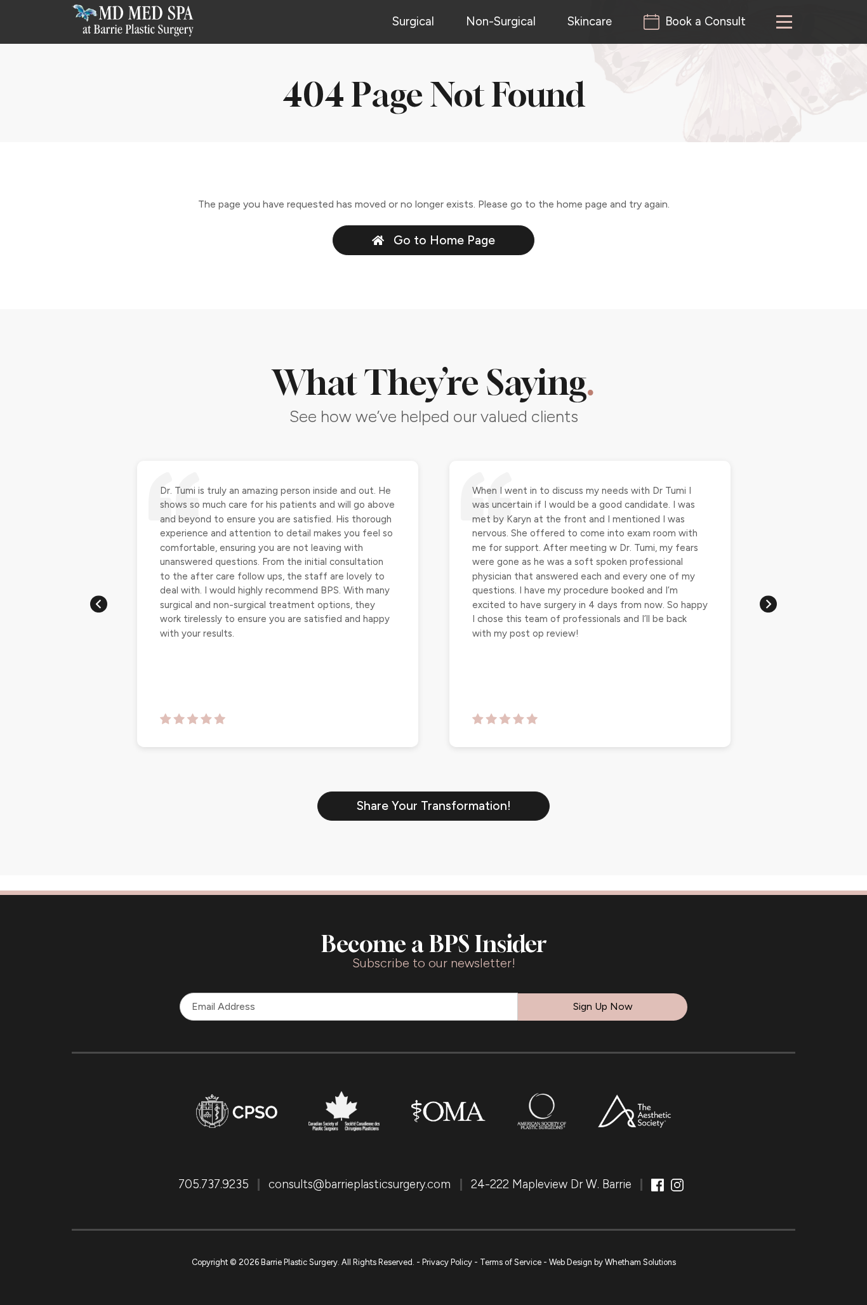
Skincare (589, 21)
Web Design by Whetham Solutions (612, 1262)
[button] (99, 604)
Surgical (413, 21)
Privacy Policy (447, 1262)
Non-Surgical (501, 21)
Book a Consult (705, 21)
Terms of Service (510, 1262)
